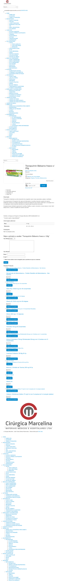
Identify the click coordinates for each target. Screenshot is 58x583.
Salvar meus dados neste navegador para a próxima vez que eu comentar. (22, 259)
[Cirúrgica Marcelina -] (7, 2)
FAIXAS (11, 52)
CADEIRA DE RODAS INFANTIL (16, 100)
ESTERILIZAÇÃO (13, 127)
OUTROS (14, 146)
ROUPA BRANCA (16, 122)
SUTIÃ (10, 49)
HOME (7, 13)
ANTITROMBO (12, 63)
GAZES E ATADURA (13, 20)
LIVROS (14, 124)
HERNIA (11, 83)
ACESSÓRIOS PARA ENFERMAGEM (20, 125)
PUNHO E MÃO (12, 76)
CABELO (14, 151)
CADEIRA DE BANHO (11, 103)
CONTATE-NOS (24, 10)
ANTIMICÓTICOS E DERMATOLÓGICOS (21, 145)
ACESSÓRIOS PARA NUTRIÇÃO (16, 73)
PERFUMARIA (12, 148)
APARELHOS (9, 104)
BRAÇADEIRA (12, 66)
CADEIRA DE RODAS (11, 97)
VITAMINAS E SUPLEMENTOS (16, 72)
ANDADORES (12, 92)
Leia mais (9, 285)
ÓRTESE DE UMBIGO (14, 56)
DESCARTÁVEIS (10, 19)
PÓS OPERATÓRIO (10, 41)
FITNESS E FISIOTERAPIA (15, 87)
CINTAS (11, 42)
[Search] (17, 7)
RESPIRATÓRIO (12, 107)
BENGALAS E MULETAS (14, 90)
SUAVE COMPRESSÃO (14, 59)
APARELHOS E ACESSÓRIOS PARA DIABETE (19, 106)
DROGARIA (9, 137)
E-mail (5, 257)
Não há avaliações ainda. (31, 170)
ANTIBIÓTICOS (15, 139)
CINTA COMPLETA (16, 44)
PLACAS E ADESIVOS (14, 31)
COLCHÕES (12, 132)
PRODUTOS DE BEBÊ (17, 153)
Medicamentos (43, 178)
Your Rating (6, 238)
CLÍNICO (11, 110)
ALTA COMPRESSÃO (14, 62)
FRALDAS (11, 21)
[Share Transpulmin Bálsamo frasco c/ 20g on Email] (31, 181)
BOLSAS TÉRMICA (13, 85)
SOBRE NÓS (12, 14)
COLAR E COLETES (13, 82)
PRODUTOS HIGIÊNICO (17, 156)
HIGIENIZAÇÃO (12, 40)
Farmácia (37, 178)
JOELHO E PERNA (13, 78)
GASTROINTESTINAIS (17, 144)
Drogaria (33, 178)
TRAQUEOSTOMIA (13, 38)
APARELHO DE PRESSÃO (15, 108)
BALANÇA (11, 111)
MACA (10, 135)
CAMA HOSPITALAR (13, 131)
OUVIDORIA (12, 16)
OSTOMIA (11, 37)
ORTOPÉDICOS (10, 75)
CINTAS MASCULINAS (14, 48)
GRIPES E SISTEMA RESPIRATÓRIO (20, 141)
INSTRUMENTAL (13, 128)
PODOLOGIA (12, 79)
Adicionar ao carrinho (12, 270)
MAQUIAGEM (15, 149)
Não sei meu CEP (28, 187)
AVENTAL (14, 121)
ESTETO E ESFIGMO (17, 118)
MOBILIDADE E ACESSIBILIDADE (14, 89)
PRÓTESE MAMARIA (14, 54)
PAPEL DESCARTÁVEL (14, 27)
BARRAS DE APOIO (13, 93)
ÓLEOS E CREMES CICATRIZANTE (17, 33)
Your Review (6, 251)
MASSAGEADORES (13, 113)
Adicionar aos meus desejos (33, 176)
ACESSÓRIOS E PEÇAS (14, 96)
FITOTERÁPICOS (16, 142)
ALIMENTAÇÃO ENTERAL (15, 71)
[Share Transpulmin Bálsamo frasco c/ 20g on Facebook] (26, 181)
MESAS (11, 134)
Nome (5, 254)
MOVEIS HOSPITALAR (11, 130)
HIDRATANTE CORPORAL (18, 155)
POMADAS (11, 34)
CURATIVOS (9, 30)
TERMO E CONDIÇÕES (14, 17)
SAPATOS (14, 120)
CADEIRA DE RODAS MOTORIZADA (17, 101)
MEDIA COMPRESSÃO (14, 61)
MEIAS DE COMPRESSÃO (12, 58)
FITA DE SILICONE (13, 55)
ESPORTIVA (12, 65)
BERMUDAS (14, 47)
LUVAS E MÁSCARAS (14, 23)
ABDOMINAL (12, 80)
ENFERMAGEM (12, 116)
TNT (10, 26)
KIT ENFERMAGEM (16, 117)
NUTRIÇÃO (9, 69)
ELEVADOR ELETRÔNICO (15, 94)
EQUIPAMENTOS (10, 114)
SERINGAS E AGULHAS (14, 24)
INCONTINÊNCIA (13, 35)
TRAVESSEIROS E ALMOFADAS (16, 86)
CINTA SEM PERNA (16, 45)
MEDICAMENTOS (13, 138)
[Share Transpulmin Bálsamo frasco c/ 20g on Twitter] (29, 181)
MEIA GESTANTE (13, 68)
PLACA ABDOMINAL (13, 51)
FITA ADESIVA (12, 28)
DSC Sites (40, 431)
